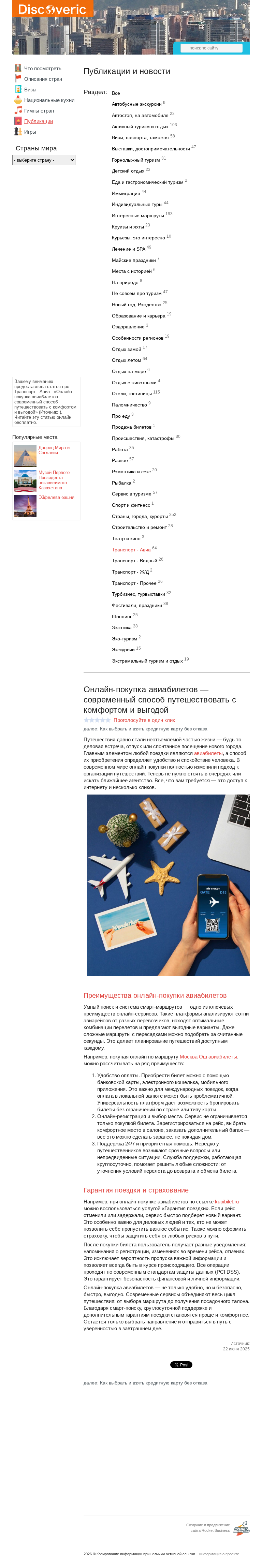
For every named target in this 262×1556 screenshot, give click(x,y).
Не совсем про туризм (137, 293)
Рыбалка (121, 483)
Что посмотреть (42, 68)
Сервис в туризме (131, 494)
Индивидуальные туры (137, 204)
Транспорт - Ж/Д (130, 572)
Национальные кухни (49, 100)
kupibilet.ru (227, 1201)
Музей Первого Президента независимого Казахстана (54, 480)
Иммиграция (126, 193)
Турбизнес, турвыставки (138, 594)
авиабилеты (208, 753)
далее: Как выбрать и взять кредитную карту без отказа (145, 728)
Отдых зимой (126, 349)
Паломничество (129, 404)
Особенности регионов (137, 338)
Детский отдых (128, 171)
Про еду (121, 416)
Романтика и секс (131, 471)
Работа (120, 449)
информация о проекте (219, 1554)
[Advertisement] (39, 273)
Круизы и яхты (128, 226)
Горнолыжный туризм (136, 160)
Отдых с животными (134, 382)
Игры (30, 132)
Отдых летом (126, 360)
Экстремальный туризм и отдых (147, 661)
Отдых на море (129, 371)
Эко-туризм (124, 638)
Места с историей (132, 271)
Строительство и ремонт (139, 527)
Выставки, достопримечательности (151, 148)
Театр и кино (126, 538)
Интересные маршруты (138, 215)
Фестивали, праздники (137, 605)
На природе (125, 282)
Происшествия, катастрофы (143, 438)
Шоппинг (122, 616)
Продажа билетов (131, 427)
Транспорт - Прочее (134, 583)
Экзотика (122, 627)
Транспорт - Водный (134, 560)
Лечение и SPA (128, 249)
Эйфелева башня (56, 497)
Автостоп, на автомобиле (140, 115)
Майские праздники (134, 260)
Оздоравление (128, 326)
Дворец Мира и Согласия (54, 450)
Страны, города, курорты (140, 516)
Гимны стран (39, 111)
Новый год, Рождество (136, 304)
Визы (30, 89)
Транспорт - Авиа (131, 549)
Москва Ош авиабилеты (208, 1056)
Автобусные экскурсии (137, 104)
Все (116, 93)
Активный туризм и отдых (140, 126)
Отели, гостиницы (132, 393)
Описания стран (43, 79)
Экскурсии (123, 649)
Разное (120, 460)
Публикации (38, 121)
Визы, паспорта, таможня (140, 137)
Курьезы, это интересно (138, 237)
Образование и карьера (138, 315)
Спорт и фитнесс (131, 505)
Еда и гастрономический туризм (148, 182)
